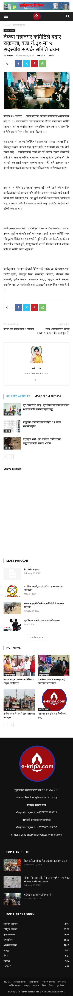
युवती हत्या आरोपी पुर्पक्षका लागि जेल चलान (42, 620)
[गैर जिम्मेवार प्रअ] (12, 574)
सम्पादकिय (62, 981)
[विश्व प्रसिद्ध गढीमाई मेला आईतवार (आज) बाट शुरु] (12, 865)
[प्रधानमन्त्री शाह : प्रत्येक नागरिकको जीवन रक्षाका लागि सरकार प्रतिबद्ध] (12, 409)
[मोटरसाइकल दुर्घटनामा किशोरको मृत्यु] (54, 700)
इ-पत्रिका (60, 985)
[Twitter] (26, 63)
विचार (51, 985)
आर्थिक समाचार (15, 985)
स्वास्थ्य (36, 985)
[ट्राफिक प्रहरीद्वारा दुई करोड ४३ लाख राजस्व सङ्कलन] (12, 591)
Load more (35, 637)
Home (7, 24)
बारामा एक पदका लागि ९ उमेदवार (19, 329)
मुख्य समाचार (9, 414)
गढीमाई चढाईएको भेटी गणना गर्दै (37, 894)
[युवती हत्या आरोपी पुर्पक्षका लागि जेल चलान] (12, 625)
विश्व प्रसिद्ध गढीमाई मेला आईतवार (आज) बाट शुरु (45, 860)
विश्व (44, 985)
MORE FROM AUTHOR (48, 396)
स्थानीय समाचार (10, 675)
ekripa (10, 55)
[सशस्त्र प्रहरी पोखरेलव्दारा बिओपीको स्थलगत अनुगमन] (12, 608)
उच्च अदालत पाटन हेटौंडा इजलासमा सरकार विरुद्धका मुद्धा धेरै (53, 331)
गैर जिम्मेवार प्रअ (31, 569)
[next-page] (11, 456)
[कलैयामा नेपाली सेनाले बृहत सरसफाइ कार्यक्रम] (19, 700)
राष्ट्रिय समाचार (19, 24)
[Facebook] (18, 63)
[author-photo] (36, 363)
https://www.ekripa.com (36, 373)
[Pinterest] (34, 63)
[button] (5, 16)
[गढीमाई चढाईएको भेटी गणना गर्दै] (12, 899)
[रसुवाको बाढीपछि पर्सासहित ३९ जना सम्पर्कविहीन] (12, 426)
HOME (7, 431)
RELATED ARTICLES (18, 396)
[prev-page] (6, 456)
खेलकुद (27, 985)
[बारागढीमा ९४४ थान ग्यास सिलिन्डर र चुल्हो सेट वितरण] (19, 665)
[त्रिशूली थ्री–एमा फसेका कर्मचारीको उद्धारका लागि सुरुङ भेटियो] (12, 443)
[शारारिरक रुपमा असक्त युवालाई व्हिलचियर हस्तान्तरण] (54, 665)
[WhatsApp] (42, 63)
